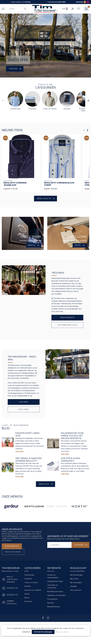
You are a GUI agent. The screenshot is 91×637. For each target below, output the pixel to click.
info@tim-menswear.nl (11, 602)
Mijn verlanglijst (76, 582)
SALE (27, 571)
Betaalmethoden (53, 607)
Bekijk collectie (44, 198)
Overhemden (29, 575)
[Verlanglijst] (78, 8)
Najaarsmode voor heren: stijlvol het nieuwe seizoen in (72, 436)
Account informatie (77, 571)
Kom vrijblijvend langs (67, 325)
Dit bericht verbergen (43, 632)
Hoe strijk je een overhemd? (70, 459)
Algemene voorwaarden (56, 595)
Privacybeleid (52, 599)
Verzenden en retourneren (52, 586)
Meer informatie (67, 317)
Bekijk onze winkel (13, 552)
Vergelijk (73, 586)
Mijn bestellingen (76, 575)
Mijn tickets (74, 579)
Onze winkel (23, 409)
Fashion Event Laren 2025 (27, 434)
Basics (27, 598)
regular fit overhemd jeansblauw (15, 184)
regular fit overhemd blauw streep (59, 184)
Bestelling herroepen (55, 591)
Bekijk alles (44, 484)
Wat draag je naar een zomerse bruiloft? (28, 459)
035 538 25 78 (12, 588)
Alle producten (75, 590)
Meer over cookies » (62, 632)
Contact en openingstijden (52, 576)
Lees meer (23, 402)
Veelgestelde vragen (55, 581)
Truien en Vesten (31, 582)
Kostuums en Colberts (33, 590)
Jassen (27, 594)
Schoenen (28, 601)
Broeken (28, 586)
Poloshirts (28, 579)
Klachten (50, 603)
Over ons (50, 571)
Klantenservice (12, 546)
